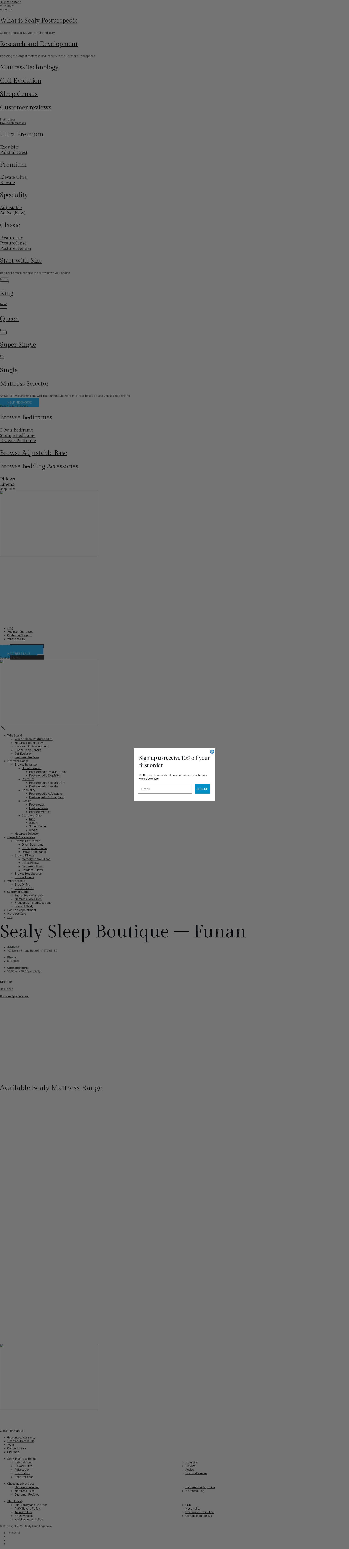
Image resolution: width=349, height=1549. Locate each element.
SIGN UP (202, 789)
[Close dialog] (212, 751)
